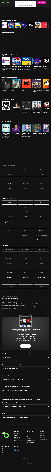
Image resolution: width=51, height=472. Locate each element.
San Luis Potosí (41, 277)
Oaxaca (25, 272)
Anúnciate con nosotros (17, 438)
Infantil (41, 207)
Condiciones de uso (31, 434)
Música (41, 216)
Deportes (42, 202)
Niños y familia (42, 230)
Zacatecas (25, 291)
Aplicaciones (42, 435)
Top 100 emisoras (5, 6)
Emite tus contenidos (18, 440)
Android (3, 452)
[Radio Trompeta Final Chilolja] (38, 25)
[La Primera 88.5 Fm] (24, 25)
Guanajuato (41, 258)
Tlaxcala (25, 286)
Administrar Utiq (30, 440)
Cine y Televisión (9, 239)
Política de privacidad (31, 436)
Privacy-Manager (30, 442)
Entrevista (9, 216)
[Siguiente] (48, 54)
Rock (25, 169)
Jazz (25, 188)
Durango (25, 258)
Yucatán (9, 291)
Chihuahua (25, 254)
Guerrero (9, 263)
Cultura (25, 202)
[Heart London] (44, 25)
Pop (9, 169)
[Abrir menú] (48, 2)
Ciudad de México (41, 254)
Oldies (9, 183)
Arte (25, 239)
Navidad (25, 216)
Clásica (41, 192)
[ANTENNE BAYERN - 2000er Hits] (18, 25)
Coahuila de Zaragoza (9, 258)
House (41, 183)
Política (9, 207)
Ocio (9, 235)
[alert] (25, 4)
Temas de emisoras (45, 6)
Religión (25, 207)
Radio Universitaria (42, 211)
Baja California (25, 249)
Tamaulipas (9, 286)
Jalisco (41, 263)
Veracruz (41, 286)
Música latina (9, 174)
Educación (9, 225)
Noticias (9, 202)
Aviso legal (29, 438)
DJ (9, 211)
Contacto (41, 433)
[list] (25, 25)
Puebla (41, 272)
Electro (25, 174)
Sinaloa (9, 281)
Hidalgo (25, 263)
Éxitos (41, 169)
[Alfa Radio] (31, 25)
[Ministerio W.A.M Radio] (11, 25)
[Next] (48, 20)
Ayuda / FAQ (42, 437)
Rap (25, 192)
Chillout (41, 174)
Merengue (25, 183)
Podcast (12, 6)
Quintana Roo (25, 277)
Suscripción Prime (43, 439)
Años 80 (9, 188)
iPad (2, 450)
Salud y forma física (25, 225)
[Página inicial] (2, 16)
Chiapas (9, 254)
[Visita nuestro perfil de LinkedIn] (15, 450)
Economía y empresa (41, 239)
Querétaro (9, 277)
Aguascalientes (9, 249)
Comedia (25, 211)
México (26, 458)
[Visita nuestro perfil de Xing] (18, 450)
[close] (35, 2)
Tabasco (41, 281)
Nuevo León (9, 272)
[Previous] (44, 20)
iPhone (3, 448)
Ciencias (9, 230)
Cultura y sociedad (25, 235)
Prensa (15, 435)
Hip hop (41, 188)
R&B (9, 192)
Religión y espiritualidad (41, 235)
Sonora (25, 281)
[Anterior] (44, 54)
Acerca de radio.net (18, 433)
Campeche (41, 249)
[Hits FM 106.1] (4, 25)
